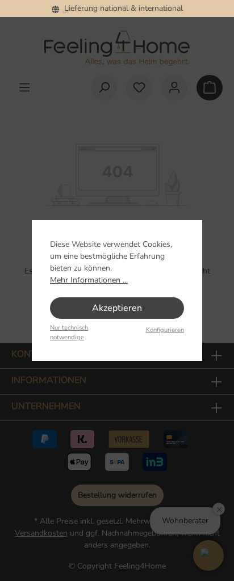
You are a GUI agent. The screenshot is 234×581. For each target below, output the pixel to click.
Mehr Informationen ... (89, 280)
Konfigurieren (165, 330)
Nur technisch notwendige (69, 332)
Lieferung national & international (121, 8)
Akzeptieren (117, 308)
